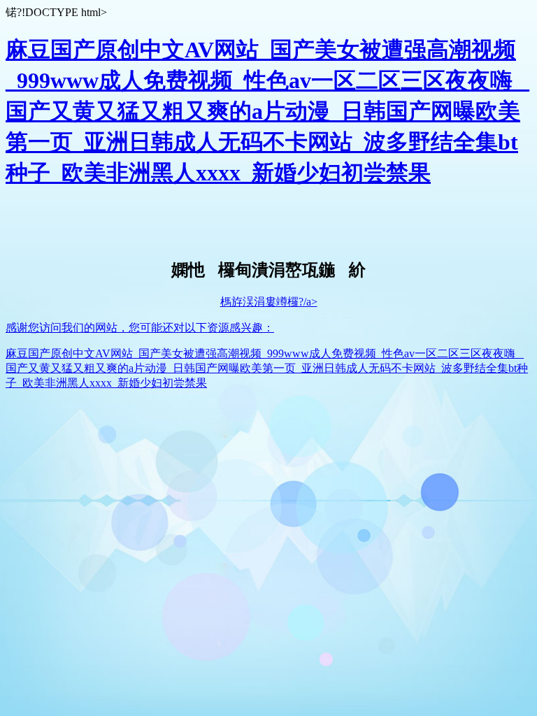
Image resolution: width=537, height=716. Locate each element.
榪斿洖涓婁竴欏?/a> (268, 302)
